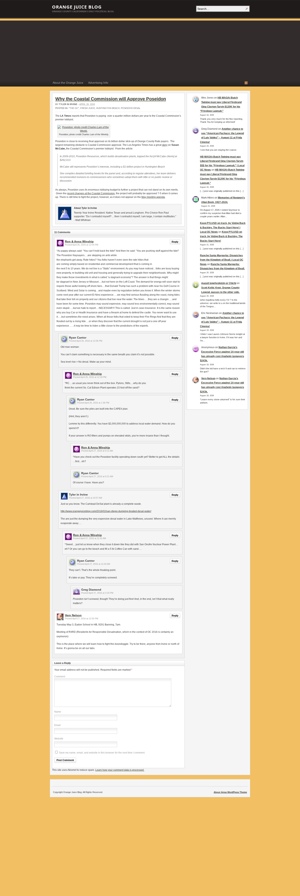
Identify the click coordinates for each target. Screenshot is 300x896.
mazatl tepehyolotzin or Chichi (218, 283)
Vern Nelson (73, 615)
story (164, 145)
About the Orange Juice (68, 82)
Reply (175, 241)
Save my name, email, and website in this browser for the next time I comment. (102, 752)
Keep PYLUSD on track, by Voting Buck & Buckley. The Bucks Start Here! (221, 236)
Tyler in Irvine (68, 104)
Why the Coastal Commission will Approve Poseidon (110, 98)
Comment (59, 676)
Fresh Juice (87, 108)
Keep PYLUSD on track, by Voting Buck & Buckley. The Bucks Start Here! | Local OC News (223, 227)
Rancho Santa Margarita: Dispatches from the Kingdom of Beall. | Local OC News (221, 260)
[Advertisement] (150, 49)
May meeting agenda (153, 197)
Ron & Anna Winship (79, 241)
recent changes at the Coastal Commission (91, 193)
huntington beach (108, 108)
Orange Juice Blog (77, 7)
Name (57, 711)
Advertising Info (98, 82)
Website (58, 738)
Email (57, 725)
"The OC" (74, 108)
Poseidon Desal (130, 108)
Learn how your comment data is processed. (119, 770)
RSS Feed (246, 82)
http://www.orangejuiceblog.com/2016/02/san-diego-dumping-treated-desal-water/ (106, 511)
